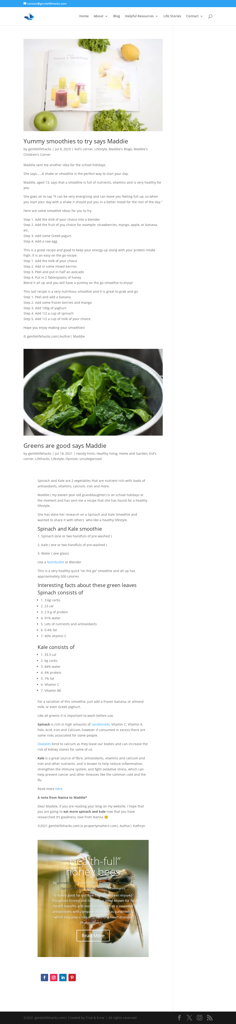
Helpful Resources (139, 16)
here (58, 789)
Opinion (71, 459)
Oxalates (44, 744)
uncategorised (91, 459)
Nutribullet (55, 562)
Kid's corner (83, 149)
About (98, 16)
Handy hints (85, 453)
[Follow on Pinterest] (72, 977)
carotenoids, (100, 724)
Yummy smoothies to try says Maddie (76, 141)
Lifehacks (42, 459)
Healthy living (107, 453)
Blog (116, 16)
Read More (93, 935)
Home (84, 16)
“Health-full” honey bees (93, 866)
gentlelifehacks (39, 149)
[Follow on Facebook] (44, 977)
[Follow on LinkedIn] (63, 977)
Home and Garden (133, 453)
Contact (192, 16)
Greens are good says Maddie (65, 445)
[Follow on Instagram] (53, 977)
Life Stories (172, 16)
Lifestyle (100, 149)
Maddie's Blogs (120, 149)
